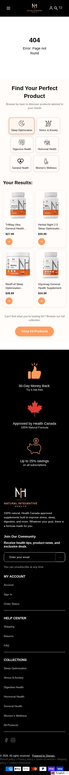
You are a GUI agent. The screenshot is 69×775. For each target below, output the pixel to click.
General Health (13, 706)
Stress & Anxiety (13, 677)
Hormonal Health (14, 696)
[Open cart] (60, 8)
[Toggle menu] (8, 8)
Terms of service (45, 759)
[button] (60, 773)
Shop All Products (34, 331)
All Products (11, 725)
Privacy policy (25, 759)
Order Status (11, 603)
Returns (8, 636)
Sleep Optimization (15, 668)
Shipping (9, 626)
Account (9, 584)
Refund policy (7, 759)
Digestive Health (14, 687)
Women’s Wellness (15, 715)
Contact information (20, 762)
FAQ (6, 645)
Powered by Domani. (43, 755)
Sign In (8, 594)
